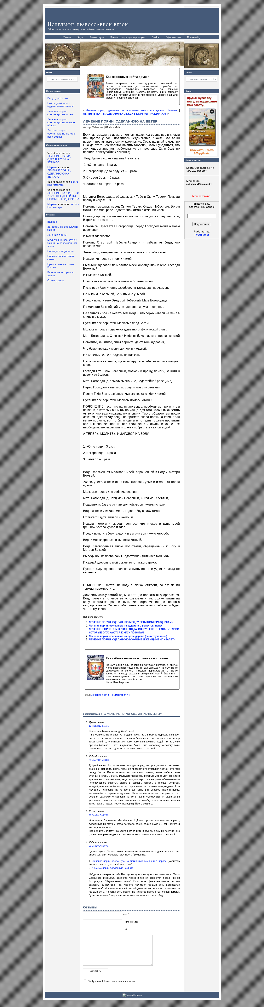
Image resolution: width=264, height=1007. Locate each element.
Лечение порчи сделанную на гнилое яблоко (61, 122)
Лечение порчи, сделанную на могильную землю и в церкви (125, 110)
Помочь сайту (194, 37)
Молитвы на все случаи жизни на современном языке (62, 243)
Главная (67, 37)
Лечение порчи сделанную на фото (112, 868)
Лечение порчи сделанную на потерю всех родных (61, 133)
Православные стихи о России (61, 266)
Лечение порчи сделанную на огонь (60, 113)
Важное (52, 221)
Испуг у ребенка (57, 98)
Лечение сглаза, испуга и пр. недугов (128, 37)
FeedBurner (201, 234)
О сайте (155, 37)
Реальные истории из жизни (60, 274)
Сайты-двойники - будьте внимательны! (60, 104)
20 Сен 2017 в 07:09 (98, 815)
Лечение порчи (96, 37)
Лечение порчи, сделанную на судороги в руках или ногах (125, 625)
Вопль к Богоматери (62, 183)
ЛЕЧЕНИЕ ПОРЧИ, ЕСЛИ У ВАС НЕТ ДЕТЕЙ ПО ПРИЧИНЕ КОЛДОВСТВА (63, 196)
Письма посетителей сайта (60, 258)
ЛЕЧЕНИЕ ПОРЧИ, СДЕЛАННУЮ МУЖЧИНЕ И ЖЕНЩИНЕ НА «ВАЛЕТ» (132, 639)
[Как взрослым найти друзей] (132, 86)
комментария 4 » (120, 694)
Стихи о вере (55, 280)
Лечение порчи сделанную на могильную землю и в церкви (129, 861)
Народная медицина (60, 251)
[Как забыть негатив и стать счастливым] (132, 669)
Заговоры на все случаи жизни (62, 228)
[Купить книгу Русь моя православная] (201, 154)
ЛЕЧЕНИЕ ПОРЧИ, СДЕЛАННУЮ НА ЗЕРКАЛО (59, 159)
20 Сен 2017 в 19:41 (98, 846)
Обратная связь (173, 37)
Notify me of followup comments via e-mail (111, 981)
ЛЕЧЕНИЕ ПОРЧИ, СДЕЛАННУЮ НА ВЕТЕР (120, 121)
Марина (52, 167)
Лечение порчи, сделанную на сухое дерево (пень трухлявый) (128, 636)
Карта (80, 37)
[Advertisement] (201, 307)
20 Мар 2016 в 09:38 (99, 760)
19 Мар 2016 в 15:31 (99, 726)
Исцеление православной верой (88, 24)
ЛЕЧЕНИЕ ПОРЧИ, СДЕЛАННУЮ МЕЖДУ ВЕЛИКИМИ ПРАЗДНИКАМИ (125, 113)
